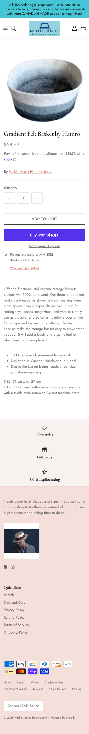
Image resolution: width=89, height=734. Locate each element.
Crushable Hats (54, 682)
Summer (38, 689)
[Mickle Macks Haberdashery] (44, 28)
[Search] (15, 28)
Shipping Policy (16, 632)
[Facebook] (5, 567)
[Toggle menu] (5, 28)
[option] (44, 82)
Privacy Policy (14, 609)
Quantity (10, 187)
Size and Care (14, 602)
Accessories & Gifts (16, 689)
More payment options (44, 246)
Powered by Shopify (63, 717)
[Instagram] (12, 567)
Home (7, 682)
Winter (35, 682)
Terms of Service (16, 624)
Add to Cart (44, 218)
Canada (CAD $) (20, 705)
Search (9, 595)
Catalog (77, 689)
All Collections (57, 689)
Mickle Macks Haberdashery (30, 171)
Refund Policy (14, 617)
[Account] (73, 28)
